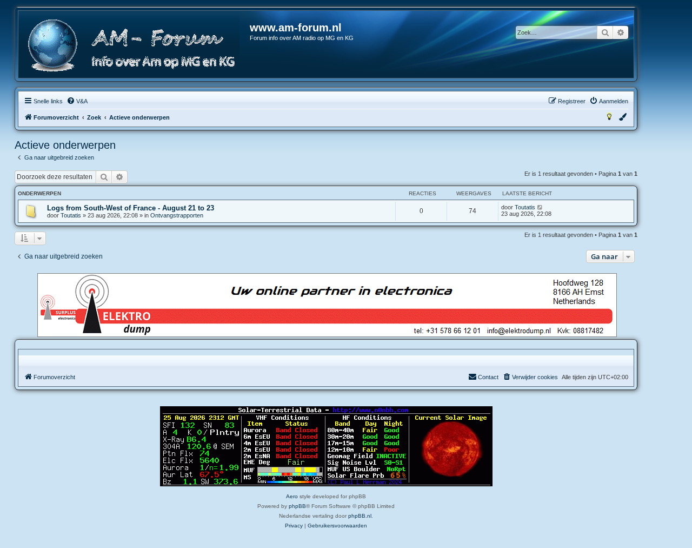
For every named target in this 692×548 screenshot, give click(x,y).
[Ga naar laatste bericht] (540, 207)
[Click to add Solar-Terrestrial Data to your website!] (326, 446)
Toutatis (71, 215)
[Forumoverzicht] (134, 45)
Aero (292, 496)
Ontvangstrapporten (176, 215)
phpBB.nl (359, 516)
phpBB (297, 506)
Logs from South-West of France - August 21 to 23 (130, 208)
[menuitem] (77, 101)
